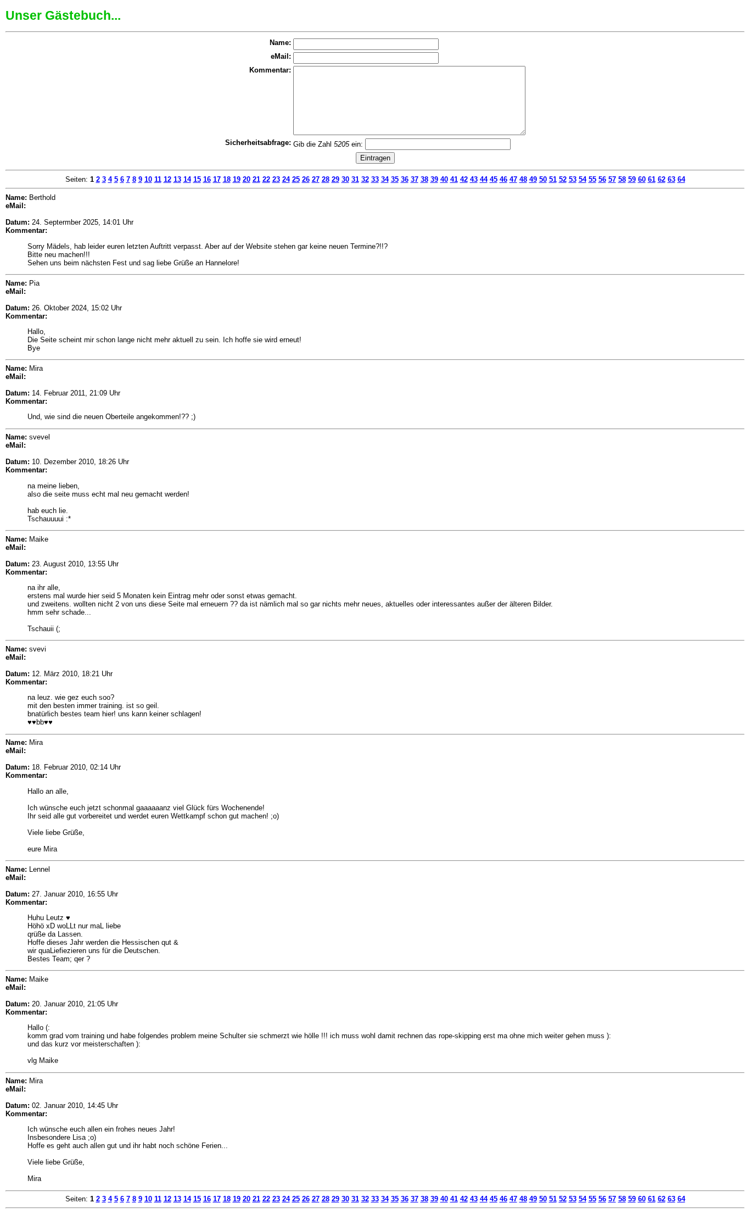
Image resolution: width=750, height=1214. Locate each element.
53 (573, 179)
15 (197, 179)
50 (543, 179)
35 (395, 179)
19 (236, 179)
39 (434, 179)
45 (493, 179)
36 (404, 179)
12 (167, 179)
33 (375, 179)
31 (355, 179)
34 (385, 179)
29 (335, 179)
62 (661, 179)
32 (365, 179)
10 (148, 179)
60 (642, 179)
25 (296, 179)
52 (563, 179)
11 (157, 179)
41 (454, 179)
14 (187, 179)
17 (217, 179)
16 (207, 179)
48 (523, 179)
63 (671, 179)
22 (266, 179)
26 (306, 179)
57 (612, 179)
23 (276, 179)
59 (632, 179)
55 (592, 179)
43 (474, 179)
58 (622, 179)
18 (227, 179)
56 (602, 179)
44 (484, 179)
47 (513, 179)
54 (582, 179)
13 (177, 179)
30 (345, 179)
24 (286, 179)
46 (503, 179)
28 (325, 179)
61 (652, 179)
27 (316, 179)
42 (464, 179)
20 (246, 179)
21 (256, 179)
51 (553, 179)
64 (681, 179)
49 (533, 179)
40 (444, 179)
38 (424, 179)
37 (414, 179)
